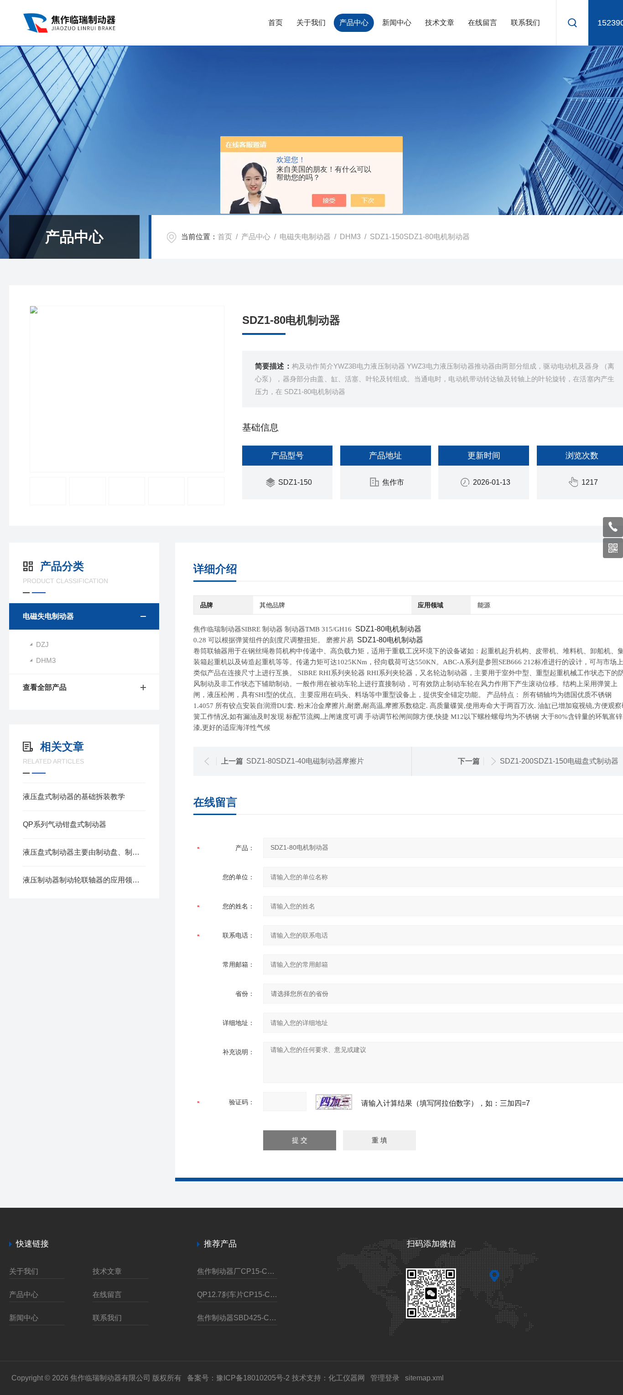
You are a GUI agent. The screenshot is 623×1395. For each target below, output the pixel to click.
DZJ (42, 644)
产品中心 (354, 22)
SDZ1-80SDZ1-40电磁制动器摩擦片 (305, 761)
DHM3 (350, 237)
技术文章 (439, 22)
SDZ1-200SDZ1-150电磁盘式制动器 (559, 761)
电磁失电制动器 (305, 237)
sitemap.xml (424, 1378)
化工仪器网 (346, 1378)
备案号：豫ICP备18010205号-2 (238, 1378)
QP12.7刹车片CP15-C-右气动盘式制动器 (237, 1294)
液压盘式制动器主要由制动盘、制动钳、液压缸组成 (84, 852)
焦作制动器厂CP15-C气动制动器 (237, 1271)
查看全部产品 (45, 687)
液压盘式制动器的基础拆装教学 (74, 796)
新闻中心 (396, 22)
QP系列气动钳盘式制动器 (64, 824)
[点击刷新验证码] (334, 1102)
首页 (275, 22)
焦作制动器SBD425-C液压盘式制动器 (237, 1318)
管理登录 (385, 1378)
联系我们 (525, 22)
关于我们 (311, 22)
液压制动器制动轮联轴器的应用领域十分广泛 (84, 880)
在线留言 (482, 22)
